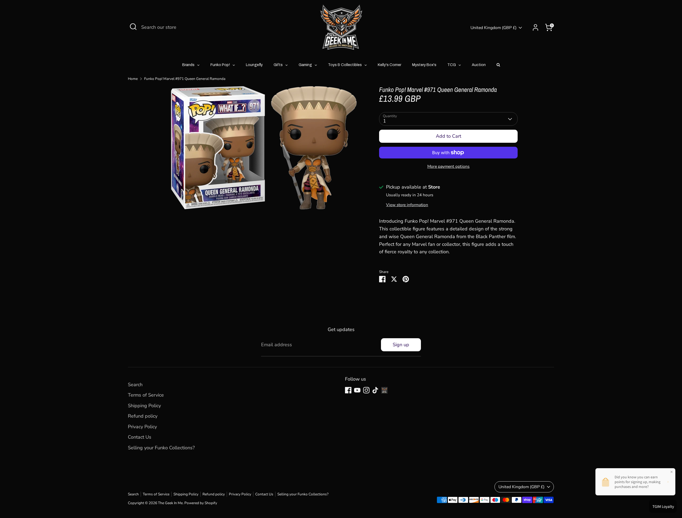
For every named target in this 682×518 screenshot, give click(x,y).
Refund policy (142, 416)
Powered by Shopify (200, 502)
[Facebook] (348, 390)
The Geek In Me (170, 502)
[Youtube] (357, 390)
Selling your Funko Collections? (161, 447)
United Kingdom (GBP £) (493, 28)
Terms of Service (146, 395)
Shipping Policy (144, 405)
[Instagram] (366, 390)
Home (133, 78)
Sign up (401, 344)
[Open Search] (133, 26)
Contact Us (139, 437)
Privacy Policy (142, 426)
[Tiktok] (375, 390)
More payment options (448, 166)
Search (135, 384)
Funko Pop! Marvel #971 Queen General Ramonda (184, 78)
